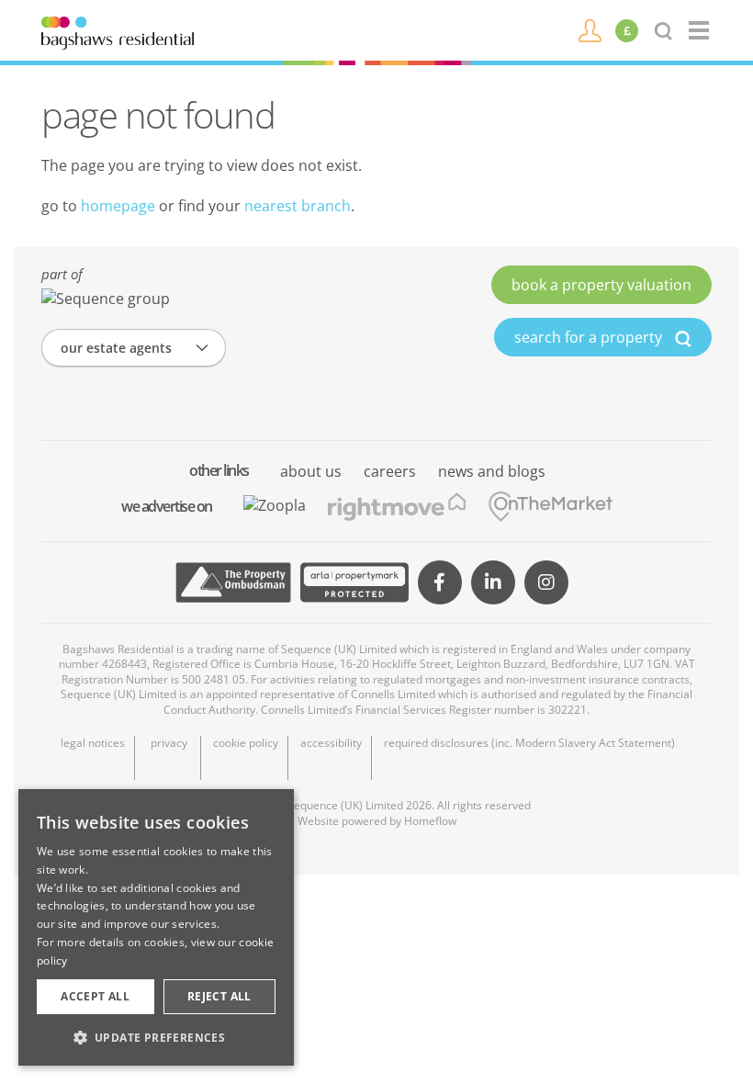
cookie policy (245, 743)
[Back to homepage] (700, 30)
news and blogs (491, 471)
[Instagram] (546, 582)
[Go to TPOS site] (233, 582)
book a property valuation (601, 285)
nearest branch (297, 206)
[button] (156, 1037)
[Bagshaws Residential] (117, 31)
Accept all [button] (95, 996)
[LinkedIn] (493, 582)
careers (390, 471)
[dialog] (156, 927)
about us (311, 471)
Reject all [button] (219, 996)
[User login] (590, 29)
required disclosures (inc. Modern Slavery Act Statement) (529, 743)
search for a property (590, 337)
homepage (118, 206)
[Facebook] (440, 582)
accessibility (331, 743)
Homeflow (430, 821)
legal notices (93, 743)
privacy (169, 743)
